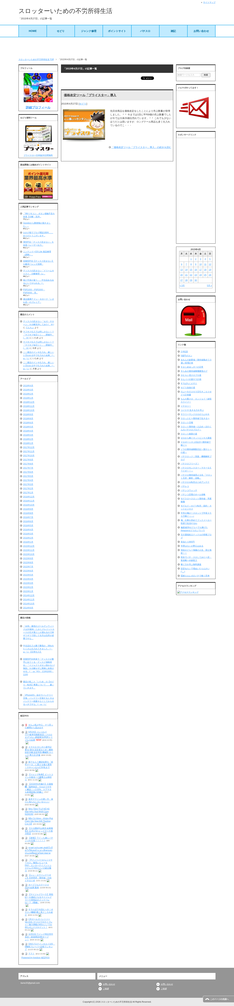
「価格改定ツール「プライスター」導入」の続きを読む (141, 147)
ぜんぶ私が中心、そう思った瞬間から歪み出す (39, 726)
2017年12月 (28, 447)
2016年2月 (28, 538)
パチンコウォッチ (189, 490)
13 (181, 269)
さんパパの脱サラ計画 (191, 379)
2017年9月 (28, 460)
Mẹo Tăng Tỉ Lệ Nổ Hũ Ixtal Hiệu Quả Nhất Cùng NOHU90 (37, 812)
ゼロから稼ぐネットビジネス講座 (196, 438)
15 (191, 269)
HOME (33, 30)
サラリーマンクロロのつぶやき (195, 414)
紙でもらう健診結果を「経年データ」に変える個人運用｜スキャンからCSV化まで (39, 765)
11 (205, 264)
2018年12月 (28, 402)
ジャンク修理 (88, 30)
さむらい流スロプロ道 (191, 375)
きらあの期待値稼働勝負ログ (194, 371)
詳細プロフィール (38, 107)
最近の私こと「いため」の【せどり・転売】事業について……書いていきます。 (38, 684)
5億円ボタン (186, 355)
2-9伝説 (184, 351)
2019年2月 (28, 394)
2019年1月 (28, 398)
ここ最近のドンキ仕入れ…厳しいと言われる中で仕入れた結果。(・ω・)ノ (39, 355)
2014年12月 (28, 595)
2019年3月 (28, 390)
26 (210, 275)
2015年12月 (28, 546)
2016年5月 (28, 525)
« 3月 (182, 285)
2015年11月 (28, 550)
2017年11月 (28, 451)
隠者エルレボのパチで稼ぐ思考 (195, 576)
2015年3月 (28, 583)
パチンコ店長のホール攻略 (193, 494)
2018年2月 (28, 439)
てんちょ (30, 327)
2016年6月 (28, 521)
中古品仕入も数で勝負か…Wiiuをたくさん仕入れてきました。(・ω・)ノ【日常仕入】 (38, 648)
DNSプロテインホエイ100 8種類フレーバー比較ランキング (40, 947)
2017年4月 (28, 480)
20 (181, 275)
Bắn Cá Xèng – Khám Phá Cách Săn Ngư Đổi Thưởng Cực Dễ (39, 821)
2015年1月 (28, 591)
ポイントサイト (117, 30)
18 (205, 269)
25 (205, 275)
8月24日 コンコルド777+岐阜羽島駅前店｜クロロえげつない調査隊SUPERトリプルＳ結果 (39, 736)
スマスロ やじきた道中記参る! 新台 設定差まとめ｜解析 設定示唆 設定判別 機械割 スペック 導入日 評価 (39, 751)
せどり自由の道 (188, 387)
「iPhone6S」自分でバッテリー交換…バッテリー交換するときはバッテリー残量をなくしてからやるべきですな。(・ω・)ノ (38, 700)
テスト (31, 954)
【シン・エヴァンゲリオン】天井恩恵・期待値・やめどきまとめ (38, 878)
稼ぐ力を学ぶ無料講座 (191, 564)
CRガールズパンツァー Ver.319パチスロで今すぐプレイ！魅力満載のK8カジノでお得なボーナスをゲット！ (38, 923)
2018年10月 (28, 410)
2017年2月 (28, 488)
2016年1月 (28, 542)
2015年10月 (28, 554)
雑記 (173, 30)
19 (210, 269)
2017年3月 (28, 484)
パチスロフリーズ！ (190, 463)
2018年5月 (28, 427)
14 (186, 269)
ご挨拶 (106, 988)
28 (186, 280)
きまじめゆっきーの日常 (192, 367)
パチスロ (145, 30)
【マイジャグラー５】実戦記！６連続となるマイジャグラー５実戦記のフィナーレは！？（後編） (39, 898)
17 (200, 269)
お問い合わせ (201, 30)
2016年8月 (28, 513)
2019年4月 (28, 385)
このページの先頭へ (219, 999)
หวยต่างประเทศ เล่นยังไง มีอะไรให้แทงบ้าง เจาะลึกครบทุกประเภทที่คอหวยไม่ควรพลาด (39, 850)
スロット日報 (187, 422)
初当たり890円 (188, 542)
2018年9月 (28, 414)
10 (200, 264)
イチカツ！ (186, 406)
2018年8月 (28, 418)
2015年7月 (28, 566)
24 (200, 275)
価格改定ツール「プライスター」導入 (90, 95)
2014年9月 (28, 608)
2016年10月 (28, 505)
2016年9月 (28, 509)
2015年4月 (28, 579)
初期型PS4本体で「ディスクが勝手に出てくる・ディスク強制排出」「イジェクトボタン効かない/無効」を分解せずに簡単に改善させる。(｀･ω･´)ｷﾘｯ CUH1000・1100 (38, 667)
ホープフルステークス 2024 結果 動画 (37, 886)
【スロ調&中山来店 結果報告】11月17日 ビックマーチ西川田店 (39, 831)
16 (196, 269)
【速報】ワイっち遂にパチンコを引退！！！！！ (39, 839)
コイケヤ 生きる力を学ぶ (192, 410)
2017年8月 (28, 464)
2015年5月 (28, 575)
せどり (61, 30)
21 (186, 275)
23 (196, 275)
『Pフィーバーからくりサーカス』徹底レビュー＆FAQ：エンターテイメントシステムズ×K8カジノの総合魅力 (38, 865)
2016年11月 (28, 501)
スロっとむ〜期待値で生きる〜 (195, 418)
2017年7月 (28, 468)
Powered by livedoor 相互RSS (35, 957)
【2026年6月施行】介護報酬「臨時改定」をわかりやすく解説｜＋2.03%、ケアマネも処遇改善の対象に (39, 788)
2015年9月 (28, 558)
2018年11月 (28, 406)
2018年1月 (28, 443)
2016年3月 (28, 534)
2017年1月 (28, 492)
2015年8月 (28, 562)
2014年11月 (28, 599)
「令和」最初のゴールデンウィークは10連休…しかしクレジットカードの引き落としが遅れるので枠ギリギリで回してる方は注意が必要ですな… (38, 632)
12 (210, 264)
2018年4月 (28, 431)
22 (191, 275)
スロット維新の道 (189, 434)
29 (191, 280)
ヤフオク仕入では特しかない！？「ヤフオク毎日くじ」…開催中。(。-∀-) (38, 334)
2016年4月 (28, 529)
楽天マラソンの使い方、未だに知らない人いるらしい (39, 800)
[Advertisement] (117, 47)
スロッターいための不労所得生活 (65, 10)
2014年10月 (28, 604)
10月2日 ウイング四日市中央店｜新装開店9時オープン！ (39, 937)
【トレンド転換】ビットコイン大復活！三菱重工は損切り (39, 777)
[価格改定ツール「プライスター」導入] (84, 140)
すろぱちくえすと (189, 383)
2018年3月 (28, 435)
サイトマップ (209, 2)
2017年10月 (28, 455)
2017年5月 (28, 476)
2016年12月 (28, 497)
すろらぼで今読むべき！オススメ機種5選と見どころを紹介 (39, 912)
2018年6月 (28, 422)
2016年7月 (28, 517)
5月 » (209, 285)
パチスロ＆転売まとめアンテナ (195, 482)
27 (181, 280)
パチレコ (185, 486)
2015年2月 (28, 587)
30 (196, 280)
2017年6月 (28, 472)
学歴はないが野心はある (192, 546)
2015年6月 (28, 571)
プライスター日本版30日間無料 (38, 155)
